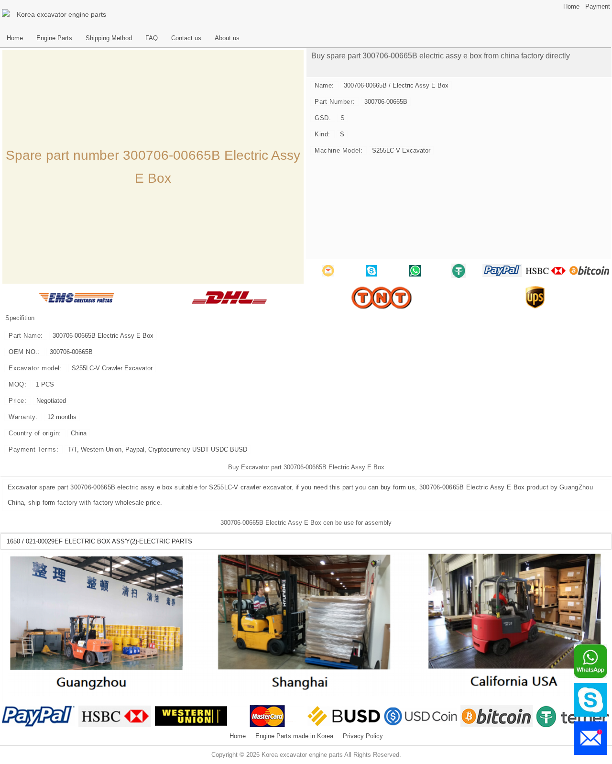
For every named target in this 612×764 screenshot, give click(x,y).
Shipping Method (109, 38)
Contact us (186, 38)
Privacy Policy (363, 736)
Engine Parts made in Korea (294, 736)
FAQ (151, 38)
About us (227, 38)
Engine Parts (54, 38)
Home (571, 6)
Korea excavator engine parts (61, 14)
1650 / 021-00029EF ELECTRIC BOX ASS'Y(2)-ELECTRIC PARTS (99, 541)
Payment (597, 6)
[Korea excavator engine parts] (7, 14)
